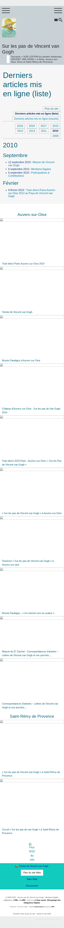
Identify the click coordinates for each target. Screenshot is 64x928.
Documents (32, 885)
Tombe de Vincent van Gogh (33, 866)
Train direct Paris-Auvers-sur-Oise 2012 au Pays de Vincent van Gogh (32, 193)
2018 (32, 126)
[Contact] (56, 20)
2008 (55, 136)
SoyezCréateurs (39, 906)
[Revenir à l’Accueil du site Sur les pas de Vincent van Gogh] (9, 28)
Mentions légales (41, 169)
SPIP (52, 906)
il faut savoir (40, 900)
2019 (20, 126)
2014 (20, 130)
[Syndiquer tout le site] (32, 852)
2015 (55, 126)
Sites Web (32, 879)
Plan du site (51, 108)
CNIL (16, 900)
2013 (32, 130)
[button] (60, 20)
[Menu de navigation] (6, 10)
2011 (44, 130)
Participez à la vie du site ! (47, 919)
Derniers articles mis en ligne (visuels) (36, 118)
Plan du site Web (32, 872)
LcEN (23, 900)
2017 (44, 126)
